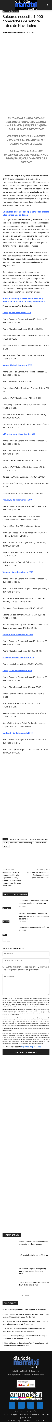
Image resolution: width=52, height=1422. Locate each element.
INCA (4, 934)
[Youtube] (40, 1405)
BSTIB (6, 843)
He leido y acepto (23, 1047)
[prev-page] (4, 940)
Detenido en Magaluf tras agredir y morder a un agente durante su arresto (32, 1271)
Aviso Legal (11, 1374)
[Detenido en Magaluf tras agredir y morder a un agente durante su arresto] (10, 1272)
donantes (13, 843)
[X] (18, 858)
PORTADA (15, 11)
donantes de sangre (26, 843)
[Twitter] (21, 1405)
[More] (24, 858)
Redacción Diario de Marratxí (14, 32)
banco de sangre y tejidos (39, 839)
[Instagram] (30, 1405)
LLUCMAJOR (6, 908)
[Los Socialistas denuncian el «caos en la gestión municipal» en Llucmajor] (10, 904)
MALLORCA (6, 11)
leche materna (41, 843)
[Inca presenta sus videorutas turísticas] (10, 931)
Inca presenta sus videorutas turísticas (34, 927)
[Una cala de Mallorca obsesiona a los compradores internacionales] (10, 1245)
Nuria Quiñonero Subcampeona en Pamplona (28, 1310)
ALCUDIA (6, 921)
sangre (6, 846)
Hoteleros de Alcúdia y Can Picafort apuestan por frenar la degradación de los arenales (34, 916)
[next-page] (8, 940)
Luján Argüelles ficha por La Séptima (33, 1255)
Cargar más (25, 1295)
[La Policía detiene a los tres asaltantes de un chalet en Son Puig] (10, 1286)
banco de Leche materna (18, 839)
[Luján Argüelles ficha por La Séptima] (10, 1259)
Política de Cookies (38, 1374)
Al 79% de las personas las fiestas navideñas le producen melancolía (38, 875)
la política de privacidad (31, 1047)
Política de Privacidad (23, 1374)
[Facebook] (13, 858)
